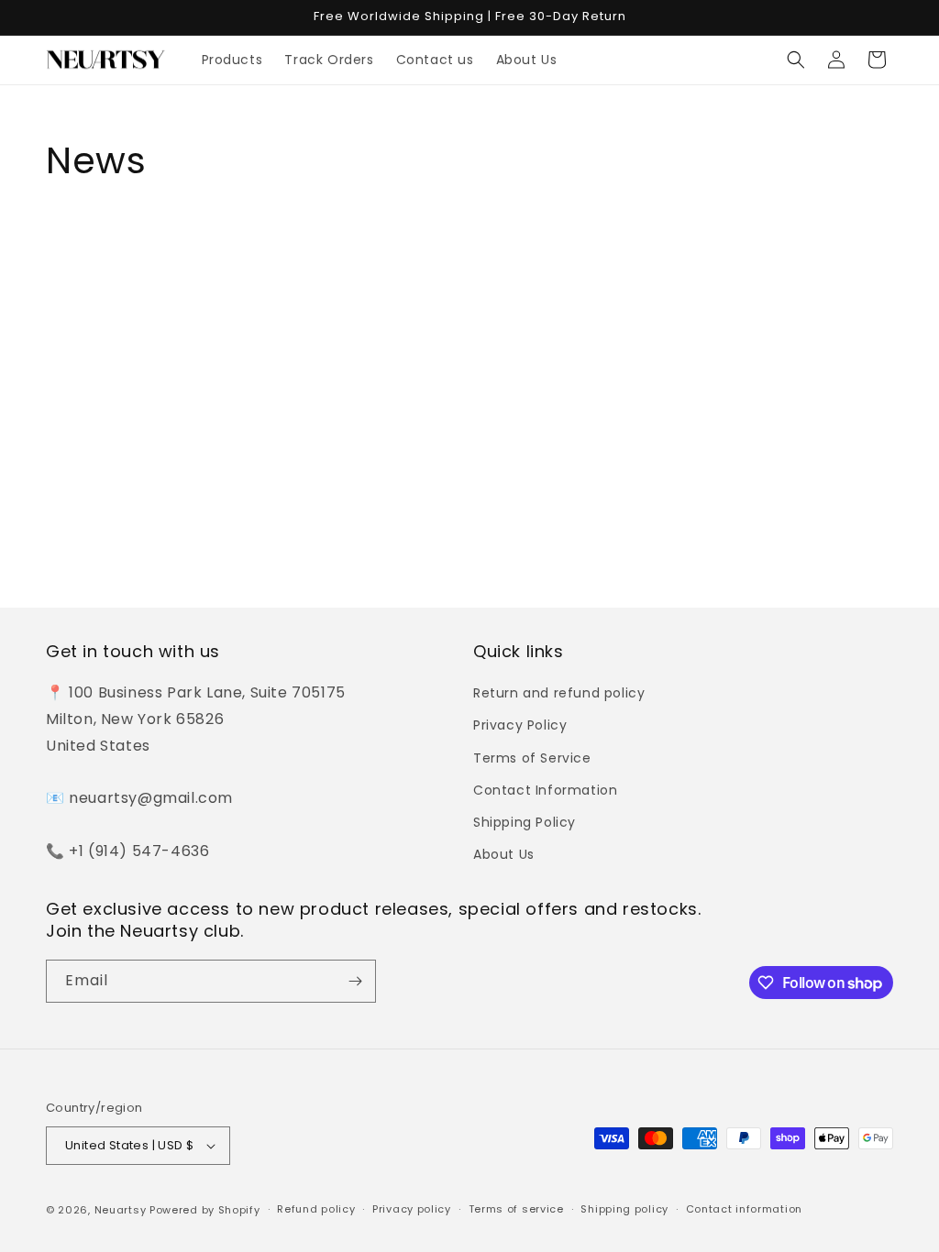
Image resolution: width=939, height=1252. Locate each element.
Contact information (744, 1209)
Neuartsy (120, 1210)
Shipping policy (624, 1209)
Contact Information (545, 790)
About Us (504, 854)
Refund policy (316, 1209)
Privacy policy (411, 1209)
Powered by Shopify (204, 1210)
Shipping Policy (524, 822)
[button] (796, 59)
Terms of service (516, 1209)
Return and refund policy (559, 693)
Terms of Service (532, 758)
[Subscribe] (355, 981)
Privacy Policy (520, 725)
